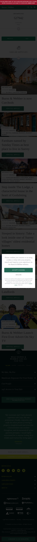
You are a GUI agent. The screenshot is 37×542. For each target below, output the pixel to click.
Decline (18, 275)
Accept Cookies (18, 270)
